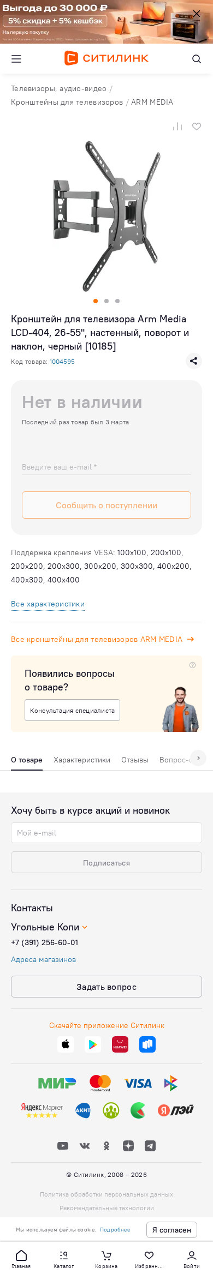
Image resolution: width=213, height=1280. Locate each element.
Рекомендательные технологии (107, 1208)
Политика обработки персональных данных (106, 1194)
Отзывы (135, 760)
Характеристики (82, 760)
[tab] (27, 762)
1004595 (62, 361)
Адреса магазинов (43, 959)
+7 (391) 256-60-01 (44, 942)
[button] (21, 1259)
